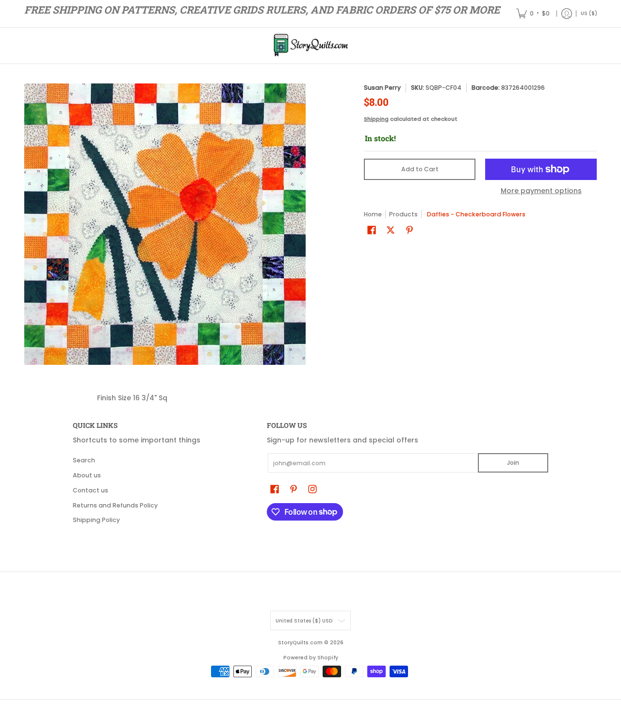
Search (84, 460)
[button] (371, 230)
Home (373, 214)
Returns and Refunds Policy (115, 505)
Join (513, 462)
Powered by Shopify (310, 657)
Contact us (90, 490)
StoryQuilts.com (300, 642)
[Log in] (566, 13)
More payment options (541, 191)
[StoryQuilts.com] (310, 46)
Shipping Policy (96, 520)
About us (87, 475)
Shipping (376, 119)
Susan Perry (382, 87)
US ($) (589, 13)
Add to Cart (420, 169)
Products (403, 214)
